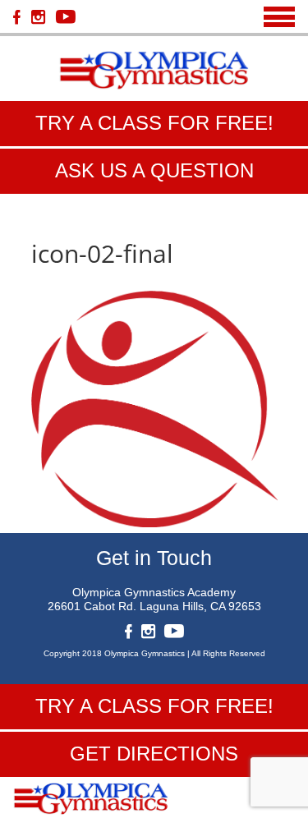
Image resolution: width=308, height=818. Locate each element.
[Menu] (279, 17)
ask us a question (154, 170)
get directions (154, 753)
